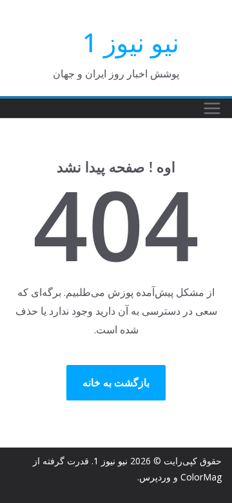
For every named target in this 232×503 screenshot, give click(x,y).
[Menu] (212, 108)
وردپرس (155, 477)
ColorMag (201, 477)
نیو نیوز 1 (130, 42)
